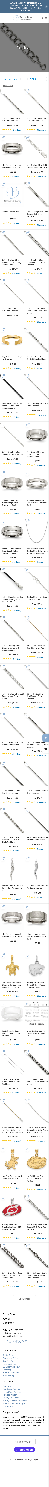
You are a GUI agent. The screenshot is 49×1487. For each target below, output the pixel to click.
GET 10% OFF (24, 780)
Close (24, 789)
